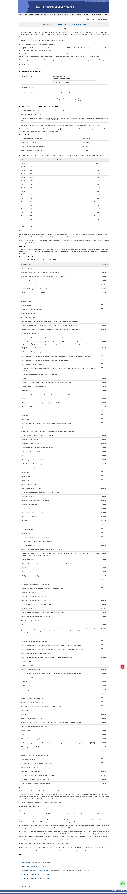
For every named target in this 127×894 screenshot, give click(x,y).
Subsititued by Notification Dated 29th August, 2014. (37, 874)
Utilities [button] (59, 14)
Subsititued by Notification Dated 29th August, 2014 (38, 870)
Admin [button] (105, 14)
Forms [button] (86, 14)
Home (20, 14)
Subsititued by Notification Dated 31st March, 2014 (37, 858)
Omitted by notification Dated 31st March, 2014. (36, 866)
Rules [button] (79, 14)
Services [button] (32, 14)
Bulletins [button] (51, 14)
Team (25, 14)
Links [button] (66, 14)
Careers (98, 14)
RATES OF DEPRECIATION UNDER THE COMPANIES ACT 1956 (38, 883)
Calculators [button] (41, 14)
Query (93, 14)
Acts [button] (72, 14)
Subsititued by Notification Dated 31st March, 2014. (37, 862)
